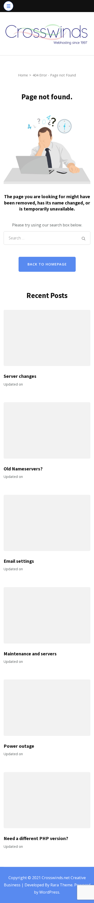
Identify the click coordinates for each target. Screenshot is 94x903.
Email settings (19, 561)
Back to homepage (47, 264)
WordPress (49, 892)
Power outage (19, 746)
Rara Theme (61, 885)
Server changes (20, 376)
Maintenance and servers (30, 654)
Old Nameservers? (23, 469)
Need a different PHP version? (36, 838)
